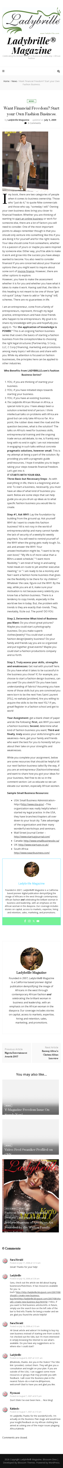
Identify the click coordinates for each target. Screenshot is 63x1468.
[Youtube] (38, 921)
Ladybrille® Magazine (31, 45)
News (31, 101)
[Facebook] (25, 921)
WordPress (54, 1462)
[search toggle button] (58, 71)
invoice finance (26, 271)
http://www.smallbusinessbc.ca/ (41, 840)
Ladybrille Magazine (18, 119)
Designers (11, 1208)
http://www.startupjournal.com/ (32, 836)
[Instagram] (29, 921)
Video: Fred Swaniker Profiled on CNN (29, 1152)
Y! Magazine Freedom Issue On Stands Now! (27, 1112)
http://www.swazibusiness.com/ (32, 852)
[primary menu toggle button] (3, 71)
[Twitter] (33, 921)
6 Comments (34, 123)
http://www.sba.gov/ (32, 804)
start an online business (29, 218)
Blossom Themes (26, 1462)
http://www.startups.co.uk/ (33, 844)
